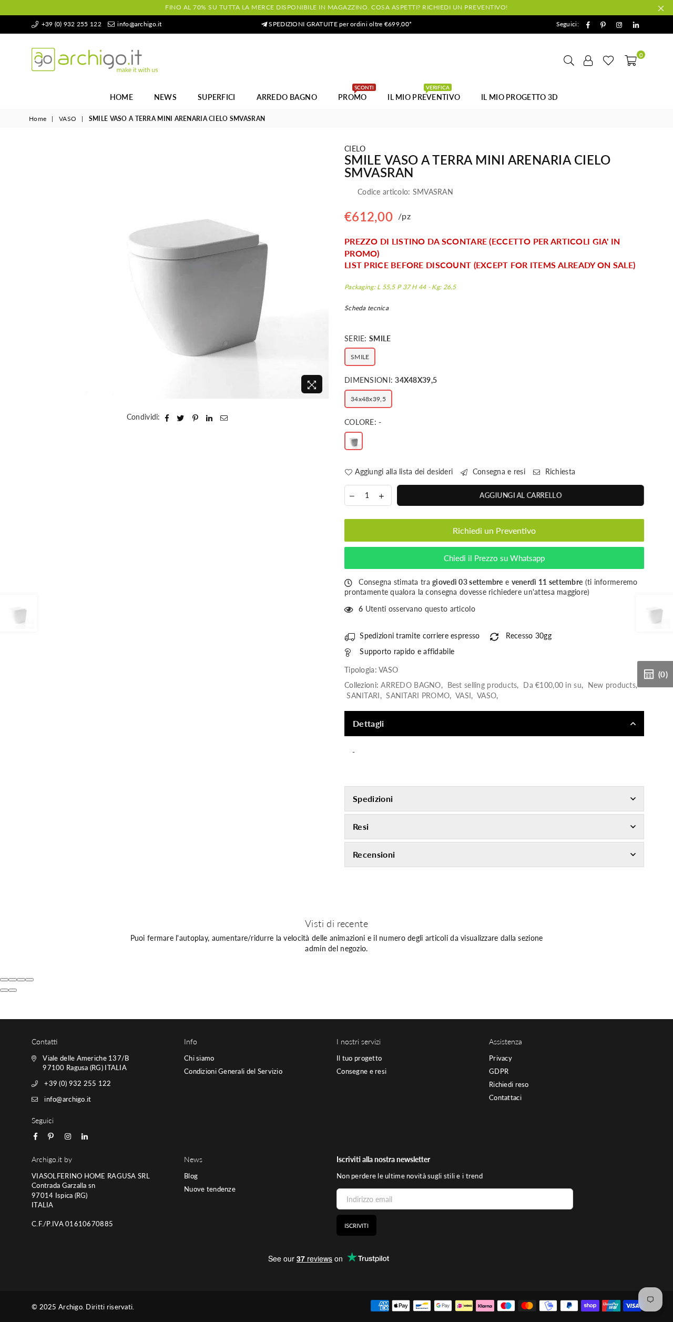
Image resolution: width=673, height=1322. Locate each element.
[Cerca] (569, 60)
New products (612, 684)
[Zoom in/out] (29, 979)
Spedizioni (373, 799)
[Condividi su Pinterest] (195, 417)
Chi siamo (199, 1058)
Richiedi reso (509, 1084)
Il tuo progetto (359, 1058)
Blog (191, 1176)
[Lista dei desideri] (608, 60)
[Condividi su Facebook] (167, 417)
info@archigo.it (138, 24)
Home (121, 97)
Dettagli (368, 723)
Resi (361, 826)
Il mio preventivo (424, 94)
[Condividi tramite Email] (224, 417)
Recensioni (374, 854)
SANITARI (363, 695)
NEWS (165, 97)
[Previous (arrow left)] (4, 990)
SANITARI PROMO (418, 695)
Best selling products (482, 684)
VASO (67, 119)
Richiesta (559, 471)
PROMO (356, 94)
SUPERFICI (217, 97)
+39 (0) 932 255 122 (70, 24)
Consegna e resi (498, 471)
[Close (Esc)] (4, 979)
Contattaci (505, 1097)
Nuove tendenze (210, 1189)
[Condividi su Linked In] (209, 417)
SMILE (360, 357)
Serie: (367, 338)
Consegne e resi (361, 1071)
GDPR (498, 1071)
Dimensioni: (390, 379)
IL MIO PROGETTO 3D (519, 97)
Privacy (500, 1058)
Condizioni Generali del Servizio (233, 1071)
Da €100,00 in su (552, 684)
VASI (463, 695)
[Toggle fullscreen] (21, 979)
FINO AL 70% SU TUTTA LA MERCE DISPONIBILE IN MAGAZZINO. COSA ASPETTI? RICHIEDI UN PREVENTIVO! (336, 7)
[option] (201, 271)
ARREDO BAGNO (287, 97)
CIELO (354, 148)
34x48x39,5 (368, 399)
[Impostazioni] (588, 60)
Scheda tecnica (366, 308)
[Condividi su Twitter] (181, 417)
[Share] (12, 979)
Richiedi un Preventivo (494, 530)
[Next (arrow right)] (12, 990)
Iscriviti (356, 1225)
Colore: (363, 422)
